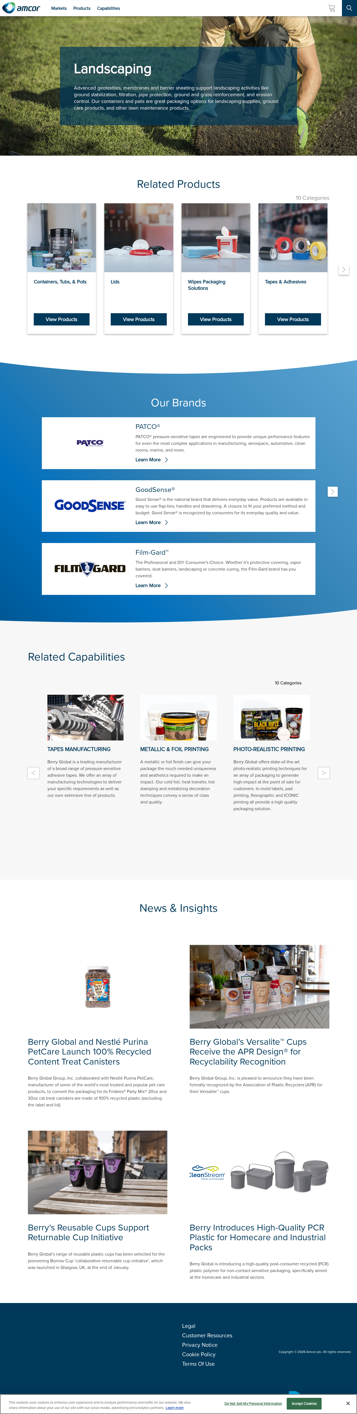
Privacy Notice (200, 1345)
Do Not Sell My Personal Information (253, 1403)
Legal (189, 1326)
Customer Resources (207, 1335)
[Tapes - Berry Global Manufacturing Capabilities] (85, 717)
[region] (178, 1404)
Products (81, 8)
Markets (59, 8)
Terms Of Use (198, 1364)
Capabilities (108, 8)
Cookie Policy (199, 1354)
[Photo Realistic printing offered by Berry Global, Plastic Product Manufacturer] (271, 717)
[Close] (348, 1403)
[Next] (344, 270)
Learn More (148, 459)
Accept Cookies (304, 1403)
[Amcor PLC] (21, 8)
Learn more (175, 1408)
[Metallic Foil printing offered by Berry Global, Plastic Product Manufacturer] (178, 717)
